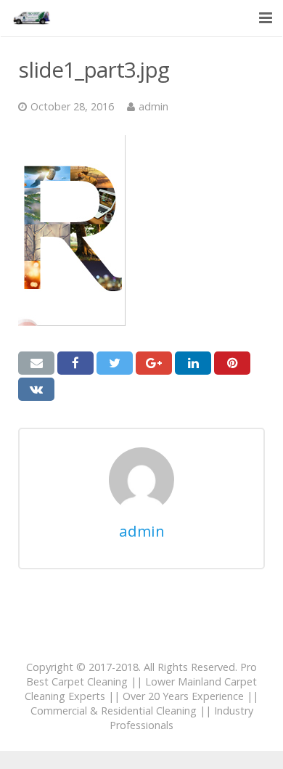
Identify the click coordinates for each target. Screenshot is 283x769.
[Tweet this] (115, 363)
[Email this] (36, 363)
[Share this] (75, 363)
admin (153, 106)
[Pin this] (232, 363)
